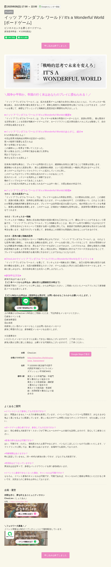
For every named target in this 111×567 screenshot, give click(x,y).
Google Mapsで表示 (80, 354)
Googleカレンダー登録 (50, 7)
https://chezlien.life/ (19, 501)
